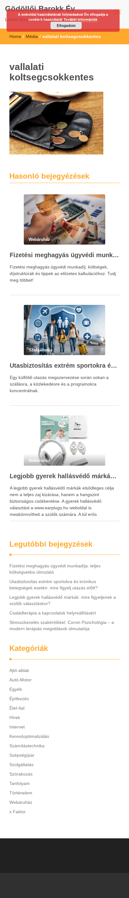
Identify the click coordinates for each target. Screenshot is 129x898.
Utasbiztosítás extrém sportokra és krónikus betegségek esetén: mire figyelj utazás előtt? (64, 365)
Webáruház (20, 802)
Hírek (14, 717)
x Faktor (17, 811)
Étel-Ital (16, 708)
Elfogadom (66, 25)
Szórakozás (21, 773)
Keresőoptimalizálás (29, 736)
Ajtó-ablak (19, 670)
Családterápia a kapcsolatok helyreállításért (52, 612)
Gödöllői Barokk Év (40, 8)
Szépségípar (21, 755)
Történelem (20, 792)
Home (15, 36)
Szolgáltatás (21, 764)
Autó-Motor (20, 679)
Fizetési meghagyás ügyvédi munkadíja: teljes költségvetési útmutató (64, 255)
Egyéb (15, 689)
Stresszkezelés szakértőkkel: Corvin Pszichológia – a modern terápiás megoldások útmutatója (61, 625)
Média (32, 36)
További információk (80, 19)
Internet (17, 726)
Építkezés (19, 698)
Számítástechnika (26, 745)
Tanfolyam (19, 783)
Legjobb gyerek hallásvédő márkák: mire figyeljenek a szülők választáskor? (64, 476)
